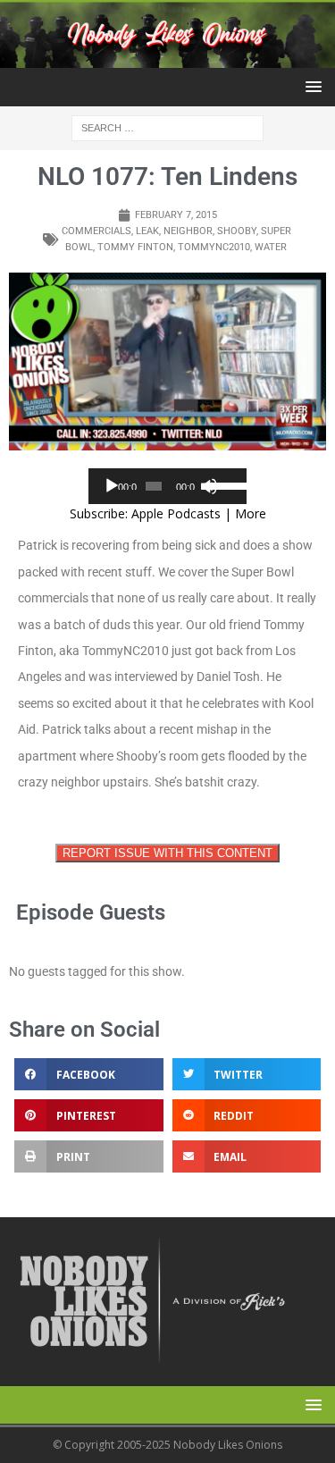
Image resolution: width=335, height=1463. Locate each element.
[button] (310, 86)
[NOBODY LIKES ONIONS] (167, 57)
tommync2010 (214, 247)
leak (147, 231)
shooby (236, 231)
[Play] (112, 486)
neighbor (188, 231)
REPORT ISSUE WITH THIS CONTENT (167, 853)
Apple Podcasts (176, 513)
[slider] (224, 484)
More (250, 513)
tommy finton (135, 247)
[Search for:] (167, 127)
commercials (96, 231)
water (271, 247)
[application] (167, 486)
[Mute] (209, 486)
